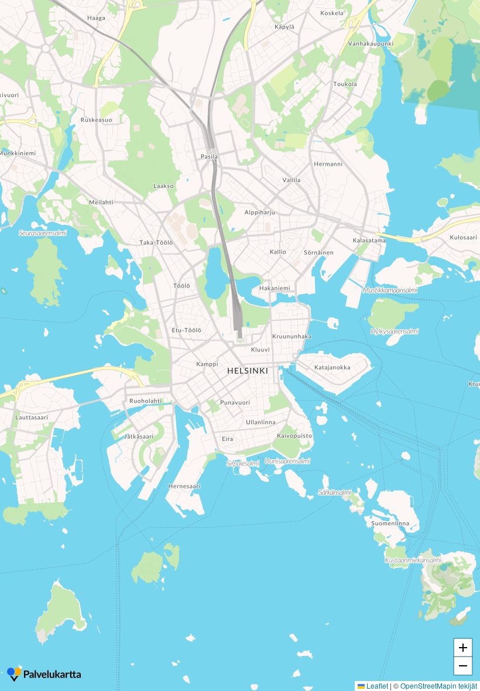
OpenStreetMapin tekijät (438, 685)
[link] (44, 676)
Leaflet (376, 685)
